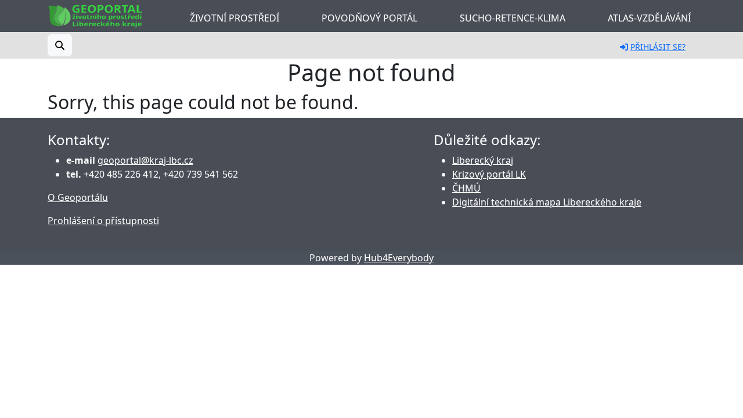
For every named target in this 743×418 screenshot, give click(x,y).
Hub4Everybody (399, 257)
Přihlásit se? (658, 46)
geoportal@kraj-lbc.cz (145, 160)
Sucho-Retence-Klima (512, 18)
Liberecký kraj (482, 160)
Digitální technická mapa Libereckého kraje (546, 202)
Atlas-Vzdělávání (649, 18)
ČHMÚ (466, 188)
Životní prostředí (234, 18)
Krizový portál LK (489, 174)
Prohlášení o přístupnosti (103, 220)
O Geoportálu (78, 197)
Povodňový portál (369, 18)
